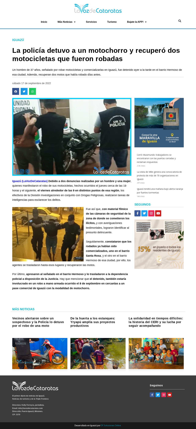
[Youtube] (158, 213)
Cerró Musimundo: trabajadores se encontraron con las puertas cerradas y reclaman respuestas (156, 158)
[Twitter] (144, 213)
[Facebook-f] (137, 213)
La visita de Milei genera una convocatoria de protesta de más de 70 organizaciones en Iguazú (159, 175)
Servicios (91, 22)
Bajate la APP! (135, 22)
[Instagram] (151, 213)
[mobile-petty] (159, 268)
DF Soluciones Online (111, 425)
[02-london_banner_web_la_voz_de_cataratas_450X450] (159, 146)
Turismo (112, 22)
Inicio (44, 22)
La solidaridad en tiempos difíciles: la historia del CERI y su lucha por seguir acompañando (156, 322)
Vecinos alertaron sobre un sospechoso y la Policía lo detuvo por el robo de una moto (38, 322)
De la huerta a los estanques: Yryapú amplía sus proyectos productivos (92, 322)
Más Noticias (65, 22)
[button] (179, 20)
